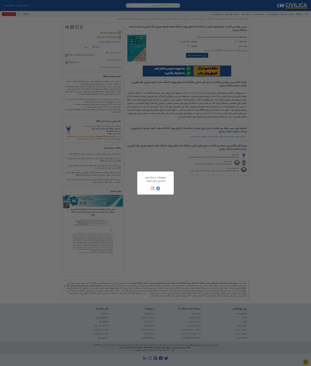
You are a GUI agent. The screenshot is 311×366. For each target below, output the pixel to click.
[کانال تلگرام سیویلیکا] (158, 188)
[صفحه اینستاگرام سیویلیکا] (153, 188)
